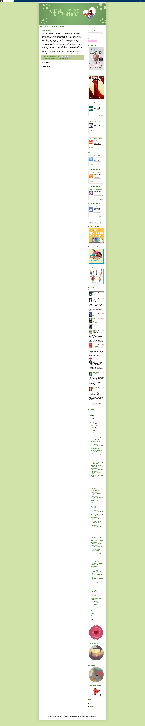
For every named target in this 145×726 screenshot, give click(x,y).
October (92, 427)
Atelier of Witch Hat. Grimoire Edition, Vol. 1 (95, 373)
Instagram (91, 706)
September (93, 429)
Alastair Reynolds (96, 346)
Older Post (81, 100)
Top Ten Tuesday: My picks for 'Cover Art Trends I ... (97, 479)
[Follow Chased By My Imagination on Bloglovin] (93, 39)
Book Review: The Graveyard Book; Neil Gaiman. (97, 463)
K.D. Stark (95, 322)
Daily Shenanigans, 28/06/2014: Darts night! (96, 454)
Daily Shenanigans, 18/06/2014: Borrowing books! (96, 507)
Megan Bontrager (96, 300)
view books (101, 115)
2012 (91, 619)
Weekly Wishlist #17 (95, 528)
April (92, 610)
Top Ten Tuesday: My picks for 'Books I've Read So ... (97, 553)
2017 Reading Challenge (96, 155)
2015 (91, 420)
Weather (68, 58)
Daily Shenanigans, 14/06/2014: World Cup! (96, 530)
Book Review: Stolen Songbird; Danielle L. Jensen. (97, 550)
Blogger (94, 716)
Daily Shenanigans (48, 58)
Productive (61, 58)
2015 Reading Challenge (96, 189)
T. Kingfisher (95, 327)
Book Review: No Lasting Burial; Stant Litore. (96, 442)
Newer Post (44, 100)
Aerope (93, 292)
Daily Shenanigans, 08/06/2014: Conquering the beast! (97, 559)
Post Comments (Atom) (52, 103)
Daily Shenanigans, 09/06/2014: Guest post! (96, 555)
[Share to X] (65, 57)
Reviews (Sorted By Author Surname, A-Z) (54, 26)
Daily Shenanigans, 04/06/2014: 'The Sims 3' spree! (96, 585)
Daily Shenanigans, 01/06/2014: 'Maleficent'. (96, 602)
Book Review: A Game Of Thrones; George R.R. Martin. (96, 522)
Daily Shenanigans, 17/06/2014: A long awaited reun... (97, 511)
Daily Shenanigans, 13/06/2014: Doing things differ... (96, 534)
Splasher (94, 330)
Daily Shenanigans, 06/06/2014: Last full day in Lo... (97, 574)
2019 (91, 413)
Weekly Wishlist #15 (95, 604)
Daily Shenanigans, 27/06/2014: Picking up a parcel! (96, 457)
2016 (91, 418)
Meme (53, 58)
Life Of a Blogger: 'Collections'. (97, 540)
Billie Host (95, 331)
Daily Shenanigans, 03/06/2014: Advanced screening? (96, 589)
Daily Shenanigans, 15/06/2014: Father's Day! (96, 526)
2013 (91, 617)
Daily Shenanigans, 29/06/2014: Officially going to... (97, 445)
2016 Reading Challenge (96, 172)
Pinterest (91, 705)
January (92, 615)
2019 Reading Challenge (96, 121)
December (93, 423)
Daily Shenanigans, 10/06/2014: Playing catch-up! (97, 546)
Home (41, 26)
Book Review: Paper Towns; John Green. (96, 451)
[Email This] (62, 57)
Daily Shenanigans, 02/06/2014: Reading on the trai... (97, 595)
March (92, 611)
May (92, 608)
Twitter (90, 701)
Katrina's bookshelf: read (96, 290)
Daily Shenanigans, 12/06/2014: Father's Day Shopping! (96, 537)
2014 (91, 422)
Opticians (56, 58)
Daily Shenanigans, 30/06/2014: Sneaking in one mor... (96, 437)
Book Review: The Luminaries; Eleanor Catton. (97, 564)
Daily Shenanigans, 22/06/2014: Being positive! (97, 488)
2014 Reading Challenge (96, 206)
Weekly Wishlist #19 (95, 448)
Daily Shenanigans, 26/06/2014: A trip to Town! (96, 460)
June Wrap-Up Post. (95, 439)
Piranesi (93, 313)
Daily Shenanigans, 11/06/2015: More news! (96, 543)
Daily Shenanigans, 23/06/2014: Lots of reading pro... (97, 482)
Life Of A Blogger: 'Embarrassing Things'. (96, 582)
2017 (91, 416)
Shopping (65, 58)
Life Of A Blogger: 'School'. (96, 504)
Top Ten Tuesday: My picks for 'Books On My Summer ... (97, 515)
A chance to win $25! (95, 500)
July (92, 432)
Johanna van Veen (96, 389)
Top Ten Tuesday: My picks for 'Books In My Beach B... (97, 592)
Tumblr (90, 703)
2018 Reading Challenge (96, 138)
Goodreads (91, 708)
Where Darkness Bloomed (94, 320)
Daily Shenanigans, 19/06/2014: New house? (96, 503)
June (92, 434)
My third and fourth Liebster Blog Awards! (96, 599)
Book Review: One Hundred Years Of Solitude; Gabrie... (97, 485)
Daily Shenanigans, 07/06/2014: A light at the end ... (96, 567)
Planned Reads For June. (96, 606)
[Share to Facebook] (66, 57)
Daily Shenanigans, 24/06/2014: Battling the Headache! (96, 472)
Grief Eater (94, 358)
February (93, 613)
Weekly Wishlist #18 (95, 490)
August (92, 430)
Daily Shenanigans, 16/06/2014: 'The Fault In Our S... (96, 518)
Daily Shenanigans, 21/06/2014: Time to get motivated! (96, 493)
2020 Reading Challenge (96, 105)
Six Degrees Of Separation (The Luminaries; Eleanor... (97, 571)
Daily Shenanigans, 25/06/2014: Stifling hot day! (97, 469)
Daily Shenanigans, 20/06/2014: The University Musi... (97, 497)
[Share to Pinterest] (68, 57)
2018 (91, 415)
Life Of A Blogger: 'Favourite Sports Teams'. (96, 466)
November (93, 425)
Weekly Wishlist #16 (95, 561)
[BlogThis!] (64, 57)
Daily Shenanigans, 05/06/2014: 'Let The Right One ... (97, 578)
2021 (91, 411)
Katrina (95, 107)
